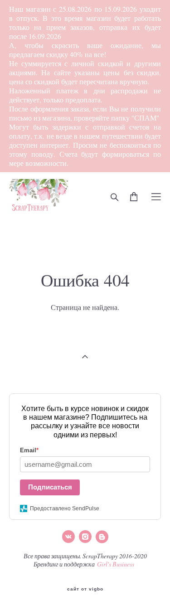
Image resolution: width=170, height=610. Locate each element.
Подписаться (50, 487)
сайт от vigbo (85, 589)
